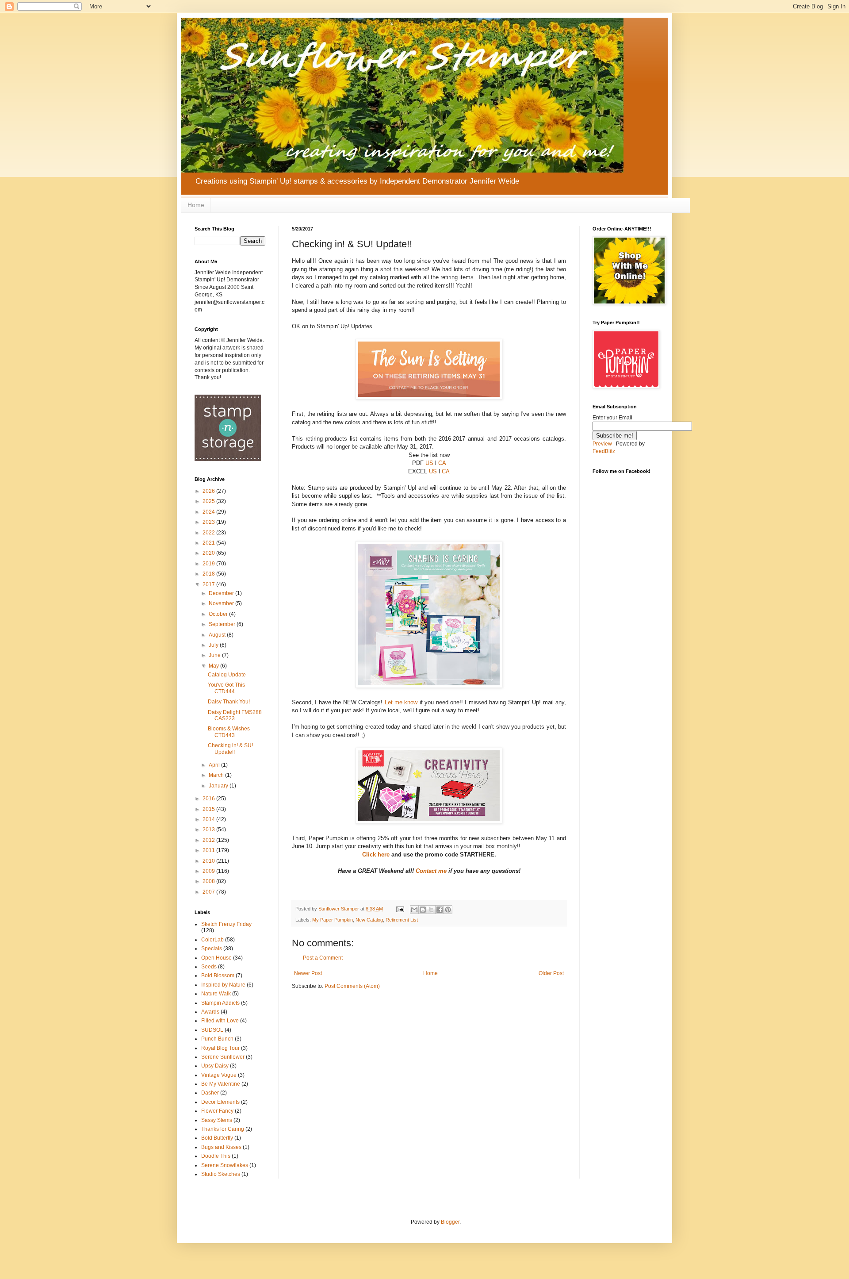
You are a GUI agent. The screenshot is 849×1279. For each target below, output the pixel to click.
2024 (209, 512)
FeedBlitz (604, 451)
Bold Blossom (217, 975)
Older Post (551, 973)
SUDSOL (212, 1030)
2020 (209, 553)
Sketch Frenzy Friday (226, 924)
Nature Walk (216, 994)
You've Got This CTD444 (226, 688)
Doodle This (215, 1156)
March (217, 775)
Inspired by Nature (223, 985)
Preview (602, 444)
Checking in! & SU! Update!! (230, 748)
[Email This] (414, 909)
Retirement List (402, 919)
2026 (209, 491)
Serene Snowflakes (224, 1165)
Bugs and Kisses (221, 1147)
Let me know (401, 702)
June (215, 655)
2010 (209, 861)
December (222, 593)
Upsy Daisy (215, 1066)
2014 (209, 819)
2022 (209, 533)
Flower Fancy (217, 1111)
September (223, 624)
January (219, 786)
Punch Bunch (217, 1039)
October (219, 614)
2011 (209, 850)
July (214, 645)
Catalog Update (227, 675)
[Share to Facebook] (439, 909)
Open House (216, 958)
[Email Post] (399, 908)
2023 (209, 522)
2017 (209, 584)
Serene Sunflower (223, 1057)
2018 (209, 574)
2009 (209, 871)
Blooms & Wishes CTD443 (229, 732)
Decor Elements (220, 1102)
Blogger (450, 1222)
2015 (209, 809)
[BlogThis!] (422, 909)
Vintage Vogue (219, 1075)
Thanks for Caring (222, 1129)
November (222, 603)
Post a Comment (323, 958)
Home (195, 204)
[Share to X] (431, 909)
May (214, 666)
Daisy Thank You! (229, 702)
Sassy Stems (216, 1120)
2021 (209, 543)
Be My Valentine (220, 1084)
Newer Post (308, 973)
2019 (209, 564)
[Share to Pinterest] (448, 909)
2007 (209, 892)
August (218, 635)
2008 (209, 881)
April (215, 765)
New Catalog (369, 919)
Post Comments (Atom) (352, 986)
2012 (209, 840)
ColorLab (212, 940)
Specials (211, 948)
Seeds (209, 967)
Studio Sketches (220, 1174)
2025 (209, 501)
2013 (209, 829)
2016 (209, 798)
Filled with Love (220, 1021)
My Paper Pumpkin (332, 919)
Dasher (210, 1093)
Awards (210, 1012)
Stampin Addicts (220, 1003)
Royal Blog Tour (220, 1048)
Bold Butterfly (217, 1138)
